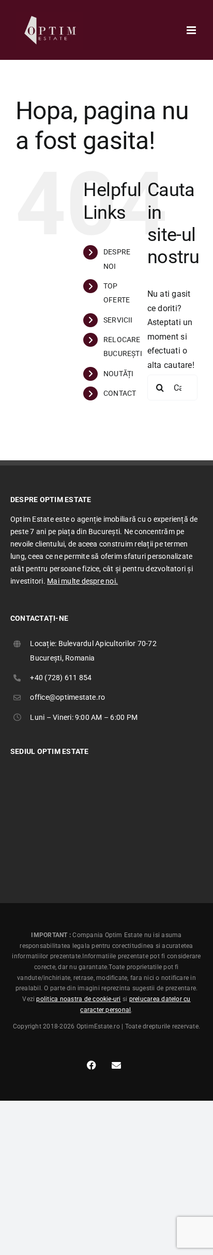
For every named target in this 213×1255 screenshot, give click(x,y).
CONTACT (119, 393)
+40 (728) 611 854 (61, 677)
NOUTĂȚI (118, 373)
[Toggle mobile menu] (192, 30)
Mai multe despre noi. (82, 581)
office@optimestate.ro (67, 697)
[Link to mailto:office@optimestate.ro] (116, 1065)
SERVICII (118, 320)
